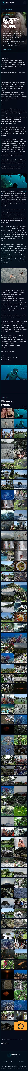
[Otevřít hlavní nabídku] (24, 2)
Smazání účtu (14, 1068)
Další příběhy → (5, 1043)
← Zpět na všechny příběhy (6, 9)
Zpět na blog (4, 1066)
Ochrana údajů (23, 1066)
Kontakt (9, 1066)
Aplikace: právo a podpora (6, 1068)
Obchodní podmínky (15, 1066)
